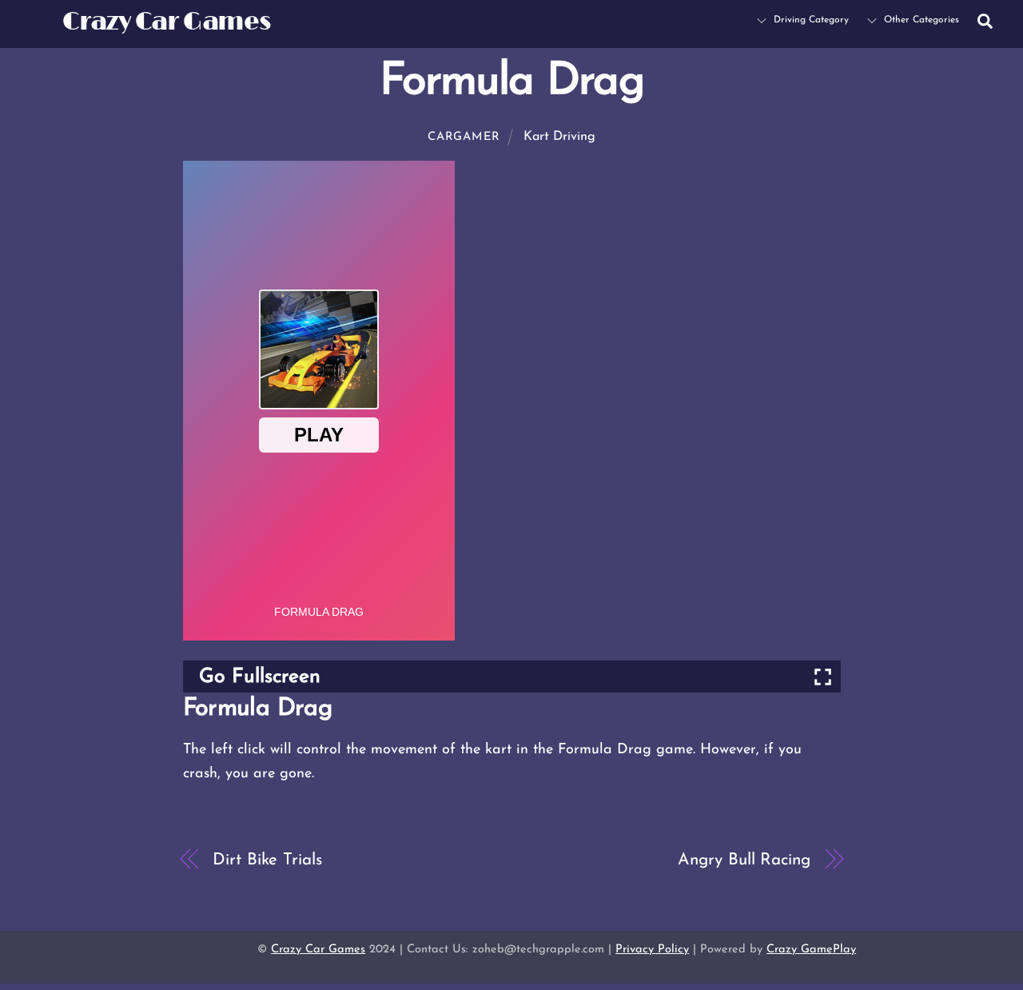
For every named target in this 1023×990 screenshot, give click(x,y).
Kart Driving (559, 136)
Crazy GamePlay (811, 950)
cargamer (464, 137)
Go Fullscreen (259, 677)
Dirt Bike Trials (267, 860)
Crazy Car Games (318, 950)
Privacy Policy (652, 950)
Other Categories (920, 20)
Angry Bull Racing (744, 860)
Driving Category (809, 20)
